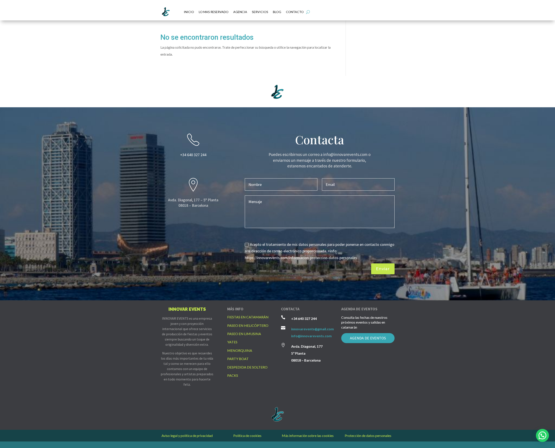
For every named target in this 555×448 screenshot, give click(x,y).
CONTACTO (295, 12)
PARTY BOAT (238, 359)
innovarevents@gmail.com (312, 329)
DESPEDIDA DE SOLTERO (247, 367)
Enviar (383, 268)
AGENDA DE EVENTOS (368, 338)
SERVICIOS (260, 12)
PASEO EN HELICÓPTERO (247, 325)
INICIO (189, 12)
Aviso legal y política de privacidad (187, 435)
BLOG (277, 12)
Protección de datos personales (368, 435)
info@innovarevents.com (311, 336)
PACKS (232, 375)
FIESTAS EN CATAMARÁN (248, 317)
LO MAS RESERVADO (214, 12)
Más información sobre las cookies (308, 435)
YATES (232, 342)
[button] (542, 435)
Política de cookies (247, 435)
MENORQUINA (239, 350)
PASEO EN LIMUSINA (244, 334)
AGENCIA (240, 12)
